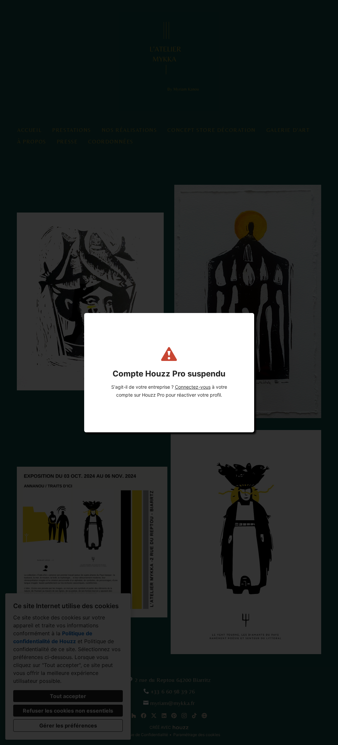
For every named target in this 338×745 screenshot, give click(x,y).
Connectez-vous (193, 387)
